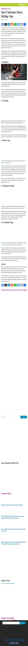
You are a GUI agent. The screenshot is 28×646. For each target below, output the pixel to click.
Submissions (7, 640)
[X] (5, 24)
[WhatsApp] (15, 24)
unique (16, 128)
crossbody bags (5, 244)
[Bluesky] (18, 24)
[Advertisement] (14, 352)
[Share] (24, 24)
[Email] (21, 24)
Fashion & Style (6, 9)
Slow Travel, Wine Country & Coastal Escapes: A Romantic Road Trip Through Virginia (12, 517)
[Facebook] (2, 24)
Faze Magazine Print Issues (14, 644)
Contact (13, 640)
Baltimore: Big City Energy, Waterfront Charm (12, 505)
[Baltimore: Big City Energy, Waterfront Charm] (14, 499)
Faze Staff (4, 19)
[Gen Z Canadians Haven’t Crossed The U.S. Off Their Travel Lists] (14, 524)
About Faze (7, 639)
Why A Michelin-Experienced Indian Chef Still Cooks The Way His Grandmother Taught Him (13, 543)
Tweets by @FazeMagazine (8, 583)
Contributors (20, 639)
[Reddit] (12, 24)
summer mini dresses (6, 162)
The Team (13, 639)
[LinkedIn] (9, 24)
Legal (22, 640)
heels (17, 213)
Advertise (18, 640)
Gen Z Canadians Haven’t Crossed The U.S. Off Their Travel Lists (13, 530)
